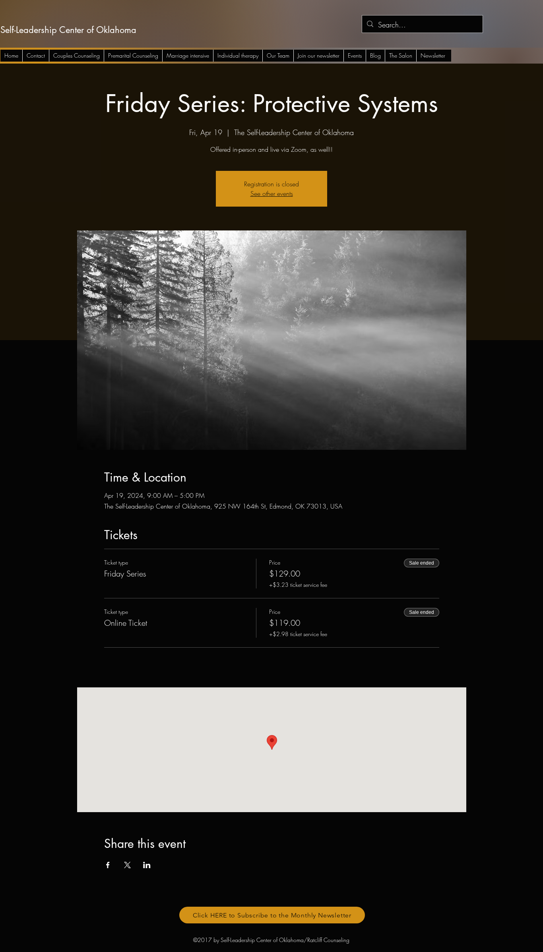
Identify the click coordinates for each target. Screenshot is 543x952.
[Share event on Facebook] (108, 865)
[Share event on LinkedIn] (147, 865)
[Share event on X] (127, 865)
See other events (271, 193)
